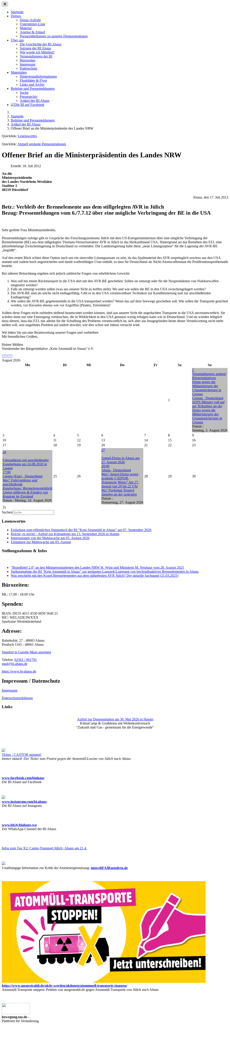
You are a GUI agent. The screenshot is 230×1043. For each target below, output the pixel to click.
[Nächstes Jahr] (8, 356)
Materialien (19, 72)
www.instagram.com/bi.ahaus (24, 802)
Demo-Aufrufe (30, 20)
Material (25, 28)
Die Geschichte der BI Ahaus (40, 44)
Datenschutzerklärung (17, 698)
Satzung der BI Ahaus (35, 48)
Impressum (27, 64)
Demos (16, 16)
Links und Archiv (32, 84)
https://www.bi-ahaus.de (19, 671)
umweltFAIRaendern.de (109, 868)
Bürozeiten (27, 60)
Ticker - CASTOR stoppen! (21, 755)
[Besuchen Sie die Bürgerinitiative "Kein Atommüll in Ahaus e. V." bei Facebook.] (27, 105)
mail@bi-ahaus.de (14, 664)
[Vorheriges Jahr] (3, 356)
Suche (24, 92)
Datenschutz (28, 68)
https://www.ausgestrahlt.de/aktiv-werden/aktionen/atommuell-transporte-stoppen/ (64, 985)
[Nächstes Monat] (11, 356)
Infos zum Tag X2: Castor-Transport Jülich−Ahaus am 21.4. (44, 848)
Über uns (17, 40)
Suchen (7, 512)
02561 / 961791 (25, 660)
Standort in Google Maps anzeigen (26, 652)
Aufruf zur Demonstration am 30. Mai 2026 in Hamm (115, 719)
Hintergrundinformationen (38, 76)
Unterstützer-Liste (32, 24)
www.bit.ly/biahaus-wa (19, 825)
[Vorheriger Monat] (5, 356)
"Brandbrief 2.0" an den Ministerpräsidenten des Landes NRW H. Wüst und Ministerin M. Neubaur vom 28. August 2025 (97, 567)
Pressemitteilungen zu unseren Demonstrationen (54, 36)
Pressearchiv (29, 96)
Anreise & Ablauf (32, 32)
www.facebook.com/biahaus (23, 778)
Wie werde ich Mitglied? (37, 52)
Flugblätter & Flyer (33, 80)
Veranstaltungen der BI (36, 56)
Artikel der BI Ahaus (34, 101)
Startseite (17, 12)
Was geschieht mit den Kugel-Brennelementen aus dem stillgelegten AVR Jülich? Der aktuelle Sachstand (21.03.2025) (94, 575)
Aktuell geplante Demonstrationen (42, 144)
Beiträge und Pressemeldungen (33, 88)
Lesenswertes (27, 136)
